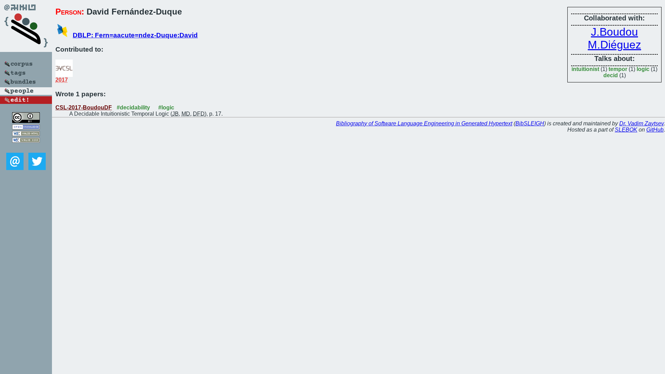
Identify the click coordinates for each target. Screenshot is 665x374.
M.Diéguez (614, 44)
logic (643, 69)
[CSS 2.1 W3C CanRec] (26, 148)
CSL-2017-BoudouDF (83, 107)
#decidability (133, 107)
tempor (618, 69)
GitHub (655, 130)
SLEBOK (626, 130)
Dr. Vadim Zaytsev (641, 123)
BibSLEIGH (529, 123)
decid (610, 75)
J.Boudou (614, 32)
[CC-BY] (26, 121)
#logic (166, 107)
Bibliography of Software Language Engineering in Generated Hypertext (424, 123)
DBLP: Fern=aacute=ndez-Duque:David (135, 35)
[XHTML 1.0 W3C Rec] (26, 134)
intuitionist (585, 69)
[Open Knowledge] (26, 128)
